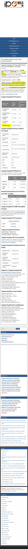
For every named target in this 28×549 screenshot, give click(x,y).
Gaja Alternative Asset (7, 382)
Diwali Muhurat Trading (6, 501)
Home (14, 38)
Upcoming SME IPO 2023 (11, 94)
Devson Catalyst (6, 409)
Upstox (3, 541)
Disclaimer (4, 455)
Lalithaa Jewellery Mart (7, 389)
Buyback (14, 55)
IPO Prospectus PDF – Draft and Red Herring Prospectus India (14, 471)
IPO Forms (14, 51)
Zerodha (3, 543)
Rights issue (4, 528)
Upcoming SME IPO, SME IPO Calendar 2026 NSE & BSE (13, 483)
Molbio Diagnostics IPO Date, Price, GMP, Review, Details (13, 442)
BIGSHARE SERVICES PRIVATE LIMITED (11, 272)
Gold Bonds (4, 505)
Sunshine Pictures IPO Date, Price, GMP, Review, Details (13, 431)
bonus (3, 499)
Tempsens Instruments (7, 380)
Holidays (3, 509)
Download (13, 223)
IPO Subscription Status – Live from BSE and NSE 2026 (13, 473)
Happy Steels (5, 410)
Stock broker (4, 534)
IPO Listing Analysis (14, 53)
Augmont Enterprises (7, 378)
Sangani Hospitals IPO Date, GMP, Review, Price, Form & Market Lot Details (13, 65)
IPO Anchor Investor (7, 334)
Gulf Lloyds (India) (6, 403)
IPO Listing (4, 518)
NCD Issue (4, 338)
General (3, 503)
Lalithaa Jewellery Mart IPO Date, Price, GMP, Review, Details (14, 436)
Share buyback (4, 530)
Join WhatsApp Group (13, 41)
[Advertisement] (14, 23)
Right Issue (4, 340)
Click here (14, 266)
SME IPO (4, 68)
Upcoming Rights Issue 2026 (7, 481)
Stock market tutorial (6, 536)
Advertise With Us (5, 450)
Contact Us (4, 452)
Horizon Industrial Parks (8, 387)
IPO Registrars (4, 520)
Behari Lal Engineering (7, 390)
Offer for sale (4, 526)
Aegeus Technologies (7, 400)
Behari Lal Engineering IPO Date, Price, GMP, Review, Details (14, 438)
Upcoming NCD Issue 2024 (7, 479)
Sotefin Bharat (5, 405)
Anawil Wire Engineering (8, 402)
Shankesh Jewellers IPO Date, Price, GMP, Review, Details (13, 425)
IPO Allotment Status (14, 48)
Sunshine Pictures (6, 383)
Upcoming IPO (4, 538)
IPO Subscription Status (14, 46)
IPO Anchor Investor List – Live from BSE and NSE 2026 (13, 463)
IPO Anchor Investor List (6, 514)
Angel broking (4, 497)
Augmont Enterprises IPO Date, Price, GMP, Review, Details (13, 420)
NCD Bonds (4, 524)
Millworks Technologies (8, 407)
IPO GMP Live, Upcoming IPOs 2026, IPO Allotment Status (13, 465)
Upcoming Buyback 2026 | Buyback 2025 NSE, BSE (12, 475)
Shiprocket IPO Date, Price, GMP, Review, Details (11, 440)
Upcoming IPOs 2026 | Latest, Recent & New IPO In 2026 (13, 477)
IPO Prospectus (6, 336)
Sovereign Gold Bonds (7, 342)
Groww (3, 507)
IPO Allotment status (6, 511)
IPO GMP (14, 43)
